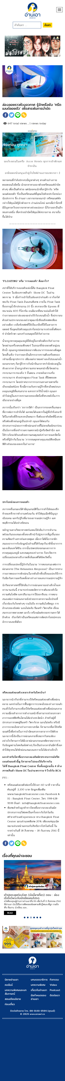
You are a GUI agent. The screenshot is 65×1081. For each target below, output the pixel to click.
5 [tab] (37, 917)
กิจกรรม (54, 980)
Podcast (55, 990)
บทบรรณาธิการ (39, 980)
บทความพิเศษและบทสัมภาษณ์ (16, 992)
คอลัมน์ (9, 985)
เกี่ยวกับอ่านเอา (39, 990)
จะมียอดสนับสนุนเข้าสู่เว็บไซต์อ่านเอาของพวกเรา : (32, 173)
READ (10, 913)
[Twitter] (11, 115)
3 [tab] (31, 917)
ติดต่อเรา (55, 995)
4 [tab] (34, 917)
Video (53, 985)
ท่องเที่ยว (10, 1004)
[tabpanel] (32, 887)
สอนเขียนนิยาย (13, 999)
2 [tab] (28, 917)
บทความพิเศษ (38, 985)
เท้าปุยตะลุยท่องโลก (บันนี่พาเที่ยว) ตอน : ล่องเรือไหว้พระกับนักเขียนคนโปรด (31, 896)
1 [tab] (24, 917)
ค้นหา (47, 25)
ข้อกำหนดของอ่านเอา (38, 997)
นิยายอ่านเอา (11, 980)
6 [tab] (40, 917)
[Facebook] (5, 115)
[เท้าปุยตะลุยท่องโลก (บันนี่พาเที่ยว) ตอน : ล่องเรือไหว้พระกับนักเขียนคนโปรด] (32, 875)
